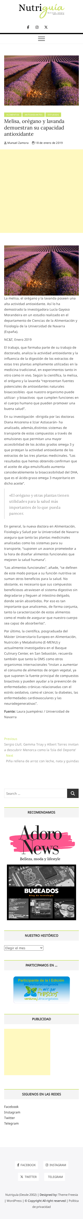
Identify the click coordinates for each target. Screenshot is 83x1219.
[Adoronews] (41, 825)
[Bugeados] (41, 866)
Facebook (11, 1106)
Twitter (9, 1118)
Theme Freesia (68, 1195)
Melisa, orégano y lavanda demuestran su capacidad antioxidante (34, 127)
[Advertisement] (41, 191)
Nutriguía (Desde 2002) (21, 1195)
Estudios (53, 114)
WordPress (14, 1201)
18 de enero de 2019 (49, 143)
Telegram (11, 1123)
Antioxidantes (34, 114)
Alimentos (12, 114)
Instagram (12, 1112)
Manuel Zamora (18, 143)
